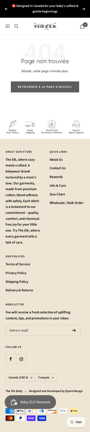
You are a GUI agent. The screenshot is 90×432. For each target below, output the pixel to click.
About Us (56, 159)
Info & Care (58, 185)
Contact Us (58, 168)
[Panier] (82, 26)
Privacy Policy (16, 273)
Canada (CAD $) (18, 377)
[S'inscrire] (74, 330)
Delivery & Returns (19, 290)
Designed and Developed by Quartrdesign (56, 391)
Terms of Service (18, 264)
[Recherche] (16, 26)
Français (43, 377)
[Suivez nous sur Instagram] (21, 359)
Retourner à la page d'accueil (45, 87)
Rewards (56, 177)
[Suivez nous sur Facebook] (11, 359)
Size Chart (57, 194)
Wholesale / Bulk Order (67, 202)
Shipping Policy (17, 281)
